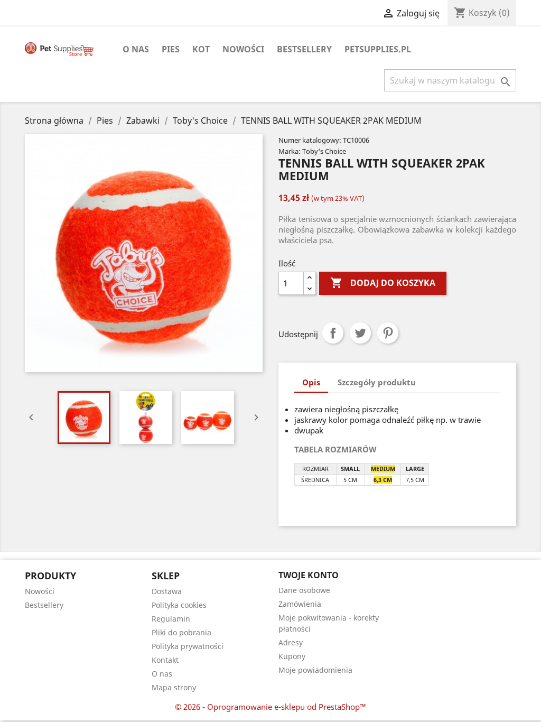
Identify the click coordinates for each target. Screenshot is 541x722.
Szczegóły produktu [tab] (377, 382)
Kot (201, 49)
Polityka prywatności (187, 646)
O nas (136, 49)
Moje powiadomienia (315, 670)
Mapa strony (174, 687)
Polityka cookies (179, 605)
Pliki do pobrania (181, 632)
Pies (171, 49)
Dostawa (167, 591)
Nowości (243, 49)
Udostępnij (332, 333)
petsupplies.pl (377, 49)
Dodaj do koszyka (382, 282)
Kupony (291, 656)
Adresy (290, 642)
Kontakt (165, 660)
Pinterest (387, 333)
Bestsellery (304, 49)
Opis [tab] (311, 382)
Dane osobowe (304, 590)
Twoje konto (308, 575)
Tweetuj (360, 333)
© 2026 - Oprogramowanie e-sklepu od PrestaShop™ (270, 706)
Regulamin (171, 619)
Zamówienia (299, 604)
